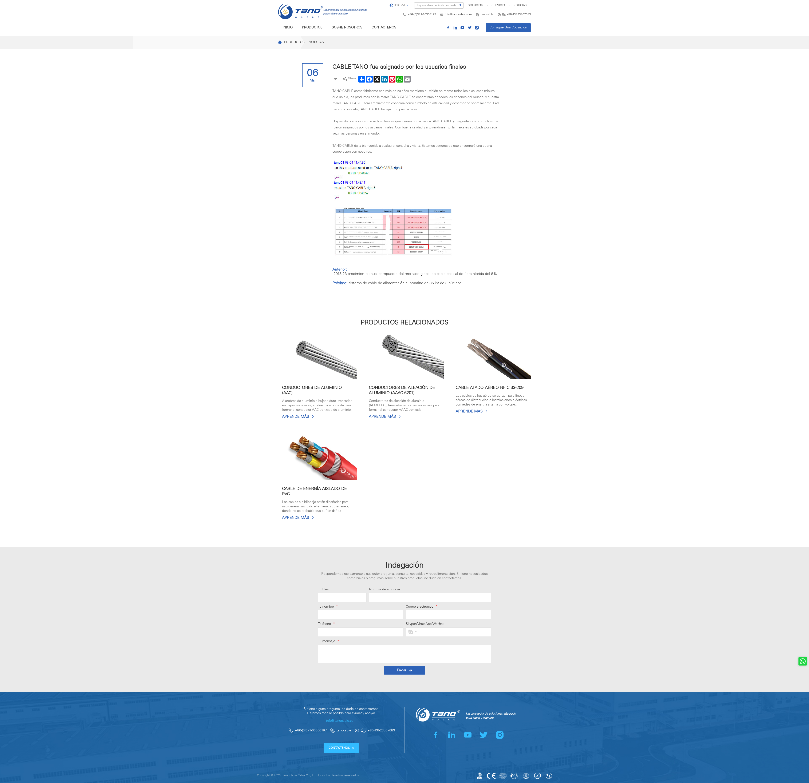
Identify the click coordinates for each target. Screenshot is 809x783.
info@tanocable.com (458, 14)
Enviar (401, 670)
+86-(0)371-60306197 (422, 14)
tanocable (487, 14)
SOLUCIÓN (475, 5)
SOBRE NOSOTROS (347, 27)
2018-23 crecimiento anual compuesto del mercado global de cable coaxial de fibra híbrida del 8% (415, 274)
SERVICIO (498, 5)
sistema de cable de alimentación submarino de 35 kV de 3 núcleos (405, 283)
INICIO (288, 27)
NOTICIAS (520, 5)
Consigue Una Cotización (508, 27)
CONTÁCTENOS (384, 27)
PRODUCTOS (312, 27)
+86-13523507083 (518, 14)
